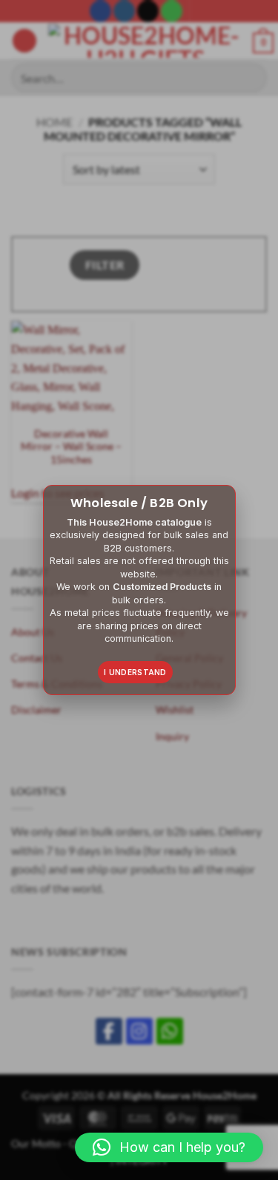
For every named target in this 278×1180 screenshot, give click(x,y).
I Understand (135, 672)
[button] (169, 1147)
